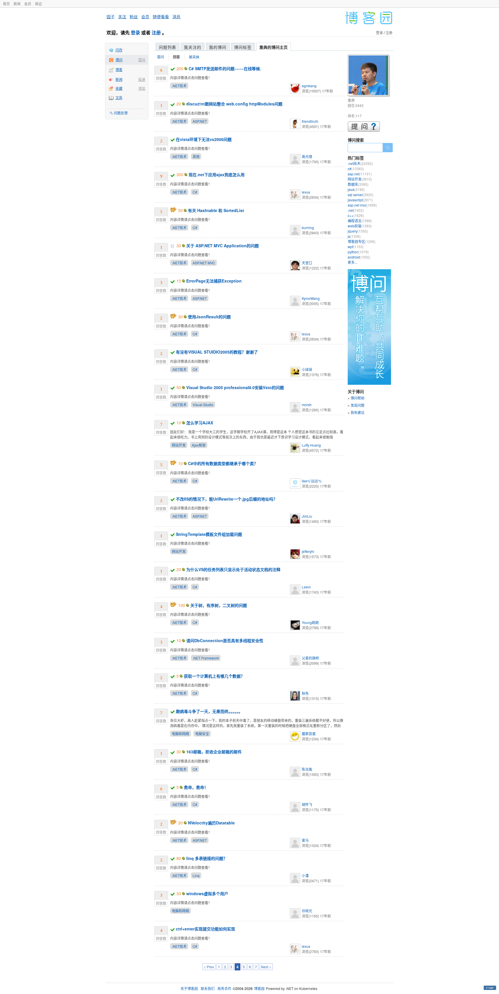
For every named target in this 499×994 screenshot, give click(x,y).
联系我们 (208, 988)
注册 (156, 32)
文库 (119, 97)
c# (356, 168)
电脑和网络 (180, 733)
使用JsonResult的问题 (209, 316)
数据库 (358, 184)
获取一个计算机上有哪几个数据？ (214, 676)
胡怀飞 (307, 804)
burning (308, 227)
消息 (176, 16)
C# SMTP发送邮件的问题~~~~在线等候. (225, 68)
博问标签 (243, 47)
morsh (307, 404)
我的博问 (217, 47)
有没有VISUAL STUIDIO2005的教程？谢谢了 (217, 352)
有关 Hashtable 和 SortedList (216, 210)
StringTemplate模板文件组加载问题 (209, 534)
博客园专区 (361, 241)
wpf (356, 246)
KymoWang (311, 298)
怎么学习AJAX (199, 423)
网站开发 (179, 445)
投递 (141, 79)
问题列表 (167, 47)
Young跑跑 (310, 622)
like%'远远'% (312, 480)
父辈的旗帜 (310, 657)
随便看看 (161, 16)
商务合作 (224, 988)
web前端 (360, 225)
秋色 (305, 693)
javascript (360, 199)
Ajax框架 (199, 445)
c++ (356, 215)
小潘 (305, 875)
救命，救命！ (196, 787)
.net (356, 210)
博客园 (259, 988)
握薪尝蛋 (309, 733)
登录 (135, 32)
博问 (119, 59)
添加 (141, 88)
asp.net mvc (362, 204)
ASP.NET (200, 121)
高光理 (307, 156)
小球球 (307, 369)
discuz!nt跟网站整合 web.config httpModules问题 (234, 104)
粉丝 (134, 16)
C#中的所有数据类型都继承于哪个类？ (223, 463)
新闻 (17, 3)
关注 (122, 16)
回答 (176, 57)
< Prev (209, 966)
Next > (266, 966)
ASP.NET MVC (204, 262)
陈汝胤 (307, 769)
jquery (358, 230)
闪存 (119, 49)
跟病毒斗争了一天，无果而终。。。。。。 (209, 711)
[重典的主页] (369, 76)
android (359, 256)
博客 (119, 69)
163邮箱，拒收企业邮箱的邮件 (214, 752)
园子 (111, 16)
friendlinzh (310, 121)
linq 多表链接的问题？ (206, 858)
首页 (6, 3)
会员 (27, 3)
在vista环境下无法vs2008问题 (204, 139)
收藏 (119, 88)
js (354, 236)
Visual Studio (203, 404)
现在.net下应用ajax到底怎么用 (217, 174)
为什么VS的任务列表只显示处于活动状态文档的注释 (233, 569)
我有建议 (357, 412)
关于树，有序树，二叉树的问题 (218, 605)
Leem (306, 586)
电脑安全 (202, 733)
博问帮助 (357, 397)
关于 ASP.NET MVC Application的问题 (222, 245)
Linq (196, 875)
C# (195, 191)
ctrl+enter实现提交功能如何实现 (205, 929)
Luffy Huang (311, 445)
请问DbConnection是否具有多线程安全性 (224, 640)
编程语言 (360, 220)
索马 (305, 840)
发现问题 (357, 405)
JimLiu (307, 516)
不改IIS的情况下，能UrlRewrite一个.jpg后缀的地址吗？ (226, 499)
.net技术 (360, 163)
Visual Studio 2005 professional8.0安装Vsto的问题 (235, 387)
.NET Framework (206, 657)
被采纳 (194, 56)
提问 (141, 59)
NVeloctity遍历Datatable (211, 823)
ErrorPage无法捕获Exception (214, 281)
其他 (196, 156)
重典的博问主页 (273, 47)
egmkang (309, 85)
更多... (352, 262)
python (358, 251)
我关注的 (192, 47)
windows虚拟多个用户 (207, 893)
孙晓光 (307, 910)
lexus (306, 191)
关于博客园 (189, 988)
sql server (360, 194)
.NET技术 (179, 85)
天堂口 (307, 262)
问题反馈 (121, 112)
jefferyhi (308, 551)
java (356, 189)
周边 (38, 3)
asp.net (360, 173)
